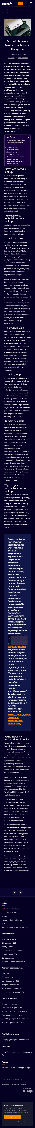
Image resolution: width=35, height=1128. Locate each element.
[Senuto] (24, 1084)
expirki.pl (11, 58)
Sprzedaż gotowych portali (12, 1008)
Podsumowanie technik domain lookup (15, 162)
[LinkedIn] (21, 892)
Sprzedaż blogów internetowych (14, 1011)
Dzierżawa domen (9, 958)
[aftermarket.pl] (5, 1084)
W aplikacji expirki (17, 646)
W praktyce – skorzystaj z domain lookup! (16, 158)
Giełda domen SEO (9, 943)
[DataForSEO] (15, 1084)
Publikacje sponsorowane (11, 988)
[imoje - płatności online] (28, 1090)
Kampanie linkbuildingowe (12, 920)
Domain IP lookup (13, 147)
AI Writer (5, 916)
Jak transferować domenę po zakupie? (16, 1068)
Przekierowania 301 (9, 954)
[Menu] (31, 3)
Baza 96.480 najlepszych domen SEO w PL (17, 1053)
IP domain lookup (13, 150)
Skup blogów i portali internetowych (16, 1019)
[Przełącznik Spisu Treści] (26, 137)
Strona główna (6, 10)
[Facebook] (14, 892)
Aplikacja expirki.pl (9, 939)
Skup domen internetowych (12, 1015)
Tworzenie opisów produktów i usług (16, 927)
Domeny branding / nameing (13, 950)
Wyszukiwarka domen (10, 1004)
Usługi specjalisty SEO (10, 981)
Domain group (12, 152)
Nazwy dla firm (7, 947)
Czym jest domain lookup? (16, 140)
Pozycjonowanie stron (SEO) (13, 992)
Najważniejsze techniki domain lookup (15, 144)
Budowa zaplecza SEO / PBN (13, 1023)
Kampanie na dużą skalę (11, 985)
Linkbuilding (6, 973)
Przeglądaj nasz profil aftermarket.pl (15, 1040)
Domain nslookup (13, 154)
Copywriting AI (7, 977)
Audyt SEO (6, 924)
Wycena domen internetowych (13, 962)
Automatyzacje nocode (10, 912)
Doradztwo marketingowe (11, 909)
